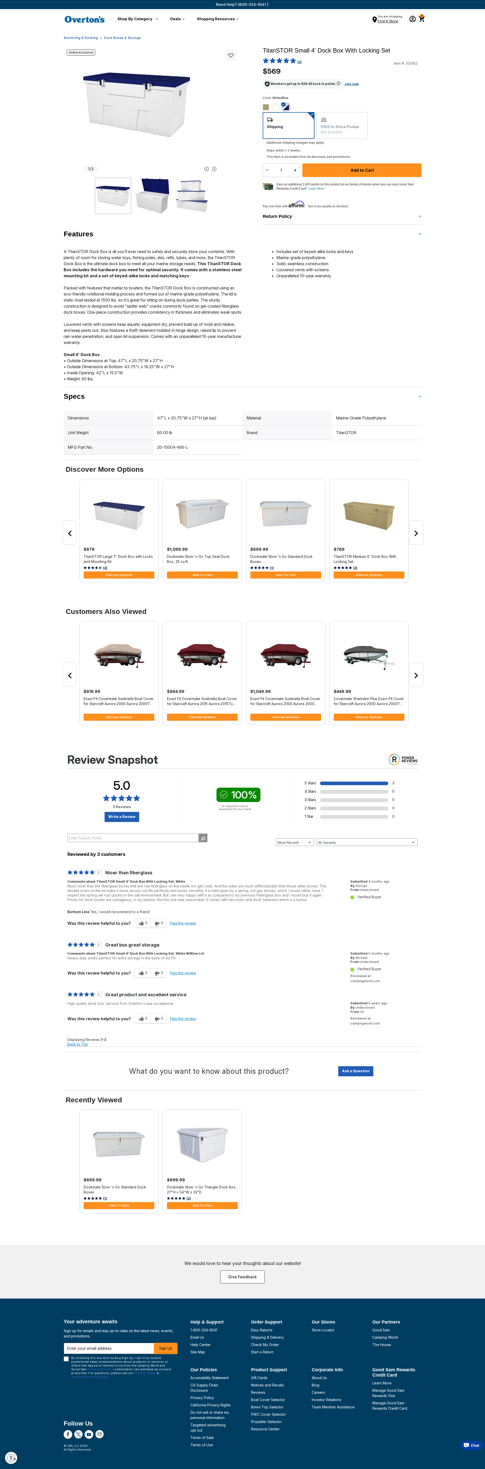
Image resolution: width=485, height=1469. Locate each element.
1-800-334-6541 (203, 1330)
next (416, 532)
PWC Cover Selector (268, 1414)
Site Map (197, 1352)
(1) (272, 568)
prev (70, 532)
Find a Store (388, 21)
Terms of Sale (202, 1437)
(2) (188, 1198)
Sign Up (165, 1348)
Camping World (385, 1337)
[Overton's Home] (85, 19)
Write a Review (121, 816)
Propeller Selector (266, 1422)
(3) (299, 62)
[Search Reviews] (203, 838)
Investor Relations (326, 1400)
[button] (136, 19)
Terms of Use (201, 1445)
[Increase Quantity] (296, 170)
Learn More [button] (316, 188)
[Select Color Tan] (268, 107)
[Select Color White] (278, 107)
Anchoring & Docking (81, 38)
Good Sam (381, 1330)
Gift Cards (259, 1378)
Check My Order (265, 1344)
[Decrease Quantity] (266, 170)
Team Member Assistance (333, 1407)
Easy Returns (262, 1330)
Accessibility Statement (209, 1378)
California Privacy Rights (210, 1405)
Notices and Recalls (267, 1385)
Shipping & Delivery (267, 1337)
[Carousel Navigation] (188, 169)
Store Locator (323, 1330)
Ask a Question (356, 1071)
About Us (319, 1378)
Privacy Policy (202, 1398)
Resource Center (265, 1429)
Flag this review (183, 923)
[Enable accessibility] (11, 1458)
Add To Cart (202, 575)
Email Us (197, 1337)
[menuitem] (136, 19)
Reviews (258, 1392)
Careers (318, 1392)
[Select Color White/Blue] (288, 107)
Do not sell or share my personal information (209, 1415)
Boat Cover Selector (268, 1400)
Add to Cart (362, 170)
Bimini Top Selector (267, 1407)
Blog (315, 1385)
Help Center (200, 1344)
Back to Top (77, 1044)
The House (381, 1344)
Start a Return (262, 1352)
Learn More (382, 1383)
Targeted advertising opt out (208, 1427)
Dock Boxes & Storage (122, 38)
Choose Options (119, 575)
